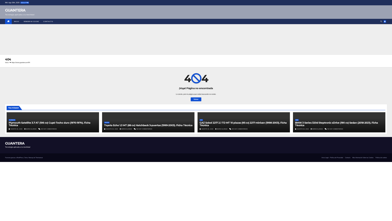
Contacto (48, 21)
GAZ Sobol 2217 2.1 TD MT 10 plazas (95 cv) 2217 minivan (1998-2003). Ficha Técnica (243, 124)
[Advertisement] (196, 39)
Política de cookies (381, 157)
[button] (381, 21)
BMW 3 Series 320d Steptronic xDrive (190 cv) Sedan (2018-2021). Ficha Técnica (336, 124)
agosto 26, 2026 (17, 129)
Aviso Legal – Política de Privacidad (332, 157)
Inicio (16, 21)
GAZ (201, 120)
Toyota (107, 122)
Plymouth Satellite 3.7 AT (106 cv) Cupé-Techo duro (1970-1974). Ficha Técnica (49, 124)
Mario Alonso (31, 129)
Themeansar (39, 157)
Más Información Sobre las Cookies (363, 157)
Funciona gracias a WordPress (14, 157)
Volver (196, 99)
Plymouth (12, 120)
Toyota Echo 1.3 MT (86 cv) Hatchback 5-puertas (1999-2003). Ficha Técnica (148, 125)
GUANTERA (15, 10)
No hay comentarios (49, 129)
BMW (297, 120)
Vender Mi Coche (31, 21)
